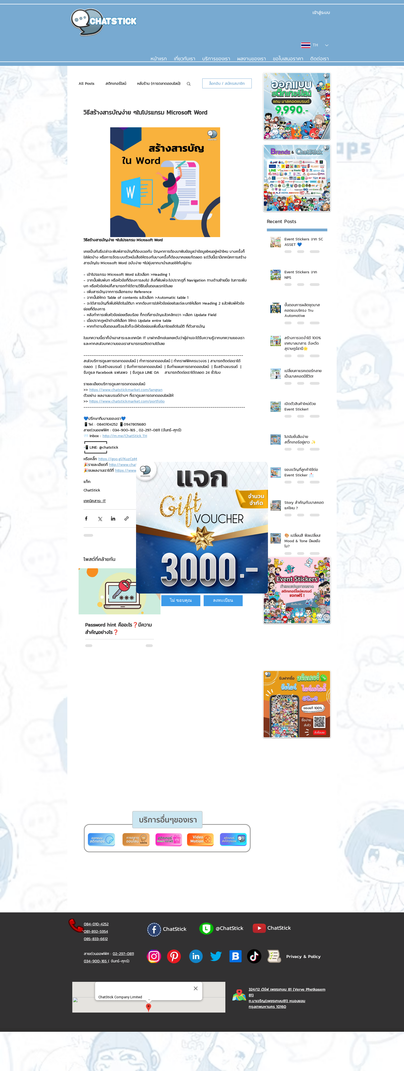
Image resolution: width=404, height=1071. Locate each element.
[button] (180, 600)
